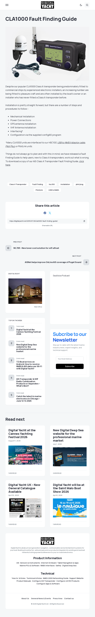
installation (65, 184)
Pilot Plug (10, 146)
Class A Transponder (17, 184)
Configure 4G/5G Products (67, 581)
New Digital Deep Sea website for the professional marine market (26, 348)
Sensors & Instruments (30, 563)
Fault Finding (37, 184)
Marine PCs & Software (29, 565)
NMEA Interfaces (47, 565)
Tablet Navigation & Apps (68, 563)
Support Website (76, 578)
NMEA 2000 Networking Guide (55, 578)
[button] (7, 5)
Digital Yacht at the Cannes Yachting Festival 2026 (28, 331)
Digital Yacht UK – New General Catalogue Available (24, 488)
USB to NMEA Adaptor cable (71, 142)
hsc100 (52, 184)
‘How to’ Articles (18, 578)
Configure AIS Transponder (43, 581)
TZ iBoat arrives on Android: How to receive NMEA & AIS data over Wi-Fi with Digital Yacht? (29, 365)
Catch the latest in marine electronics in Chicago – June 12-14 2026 (28, 398)
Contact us (69, 598)
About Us (25, 598)
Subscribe (69, 366)
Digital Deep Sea (69, 565)
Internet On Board (48, 563)
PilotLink (39, 190)
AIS (17, 563)
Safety (58, 565)
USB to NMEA (53, 190)
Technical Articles (34, 578)
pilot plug (79, 184)
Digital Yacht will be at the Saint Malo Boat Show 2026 (68, 488)
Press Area (57, 598)
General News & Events (41, 598)
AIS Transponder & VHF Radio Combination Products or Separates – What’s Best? (28, 382)
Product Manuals (24, 581)
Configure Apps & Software (48, 584)
